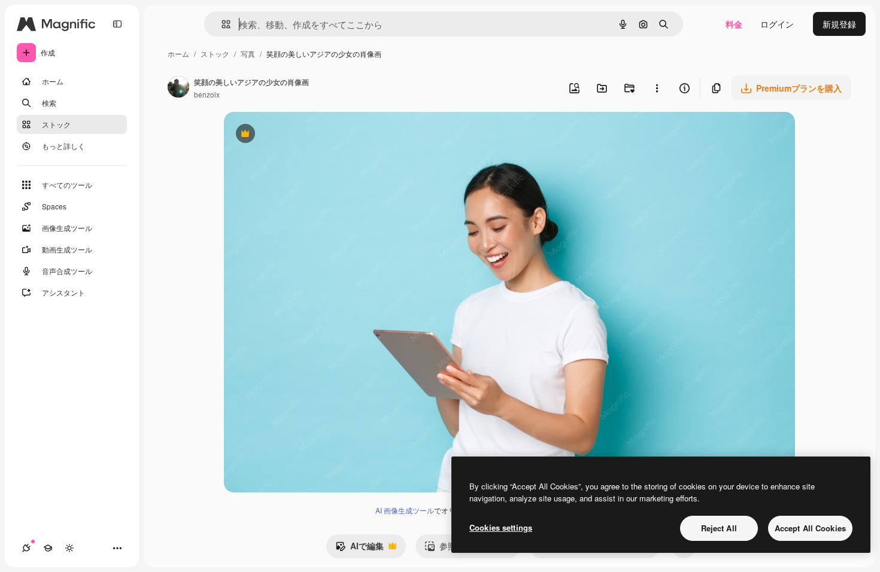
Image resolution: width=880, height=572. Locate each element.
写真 (248, 53)
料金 (734, 24)
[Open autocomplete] (221, 24)
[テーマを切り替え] (69, 548)
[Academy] (47, 548)
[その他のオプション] (657, 88)
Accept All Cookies (810, 528)
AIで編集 (359, 549)
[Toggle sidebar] (117, 24)
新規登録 (839, 24)
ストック (215, 53)
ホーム (178, 53)
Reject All (719, 528)
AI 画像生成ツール (404, 510)
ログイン (777, 24)
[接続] (26, 548)
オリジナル (306, 135)
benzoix (207, 94)
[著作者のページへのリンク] (178, 88)
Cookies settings (500, 527)
